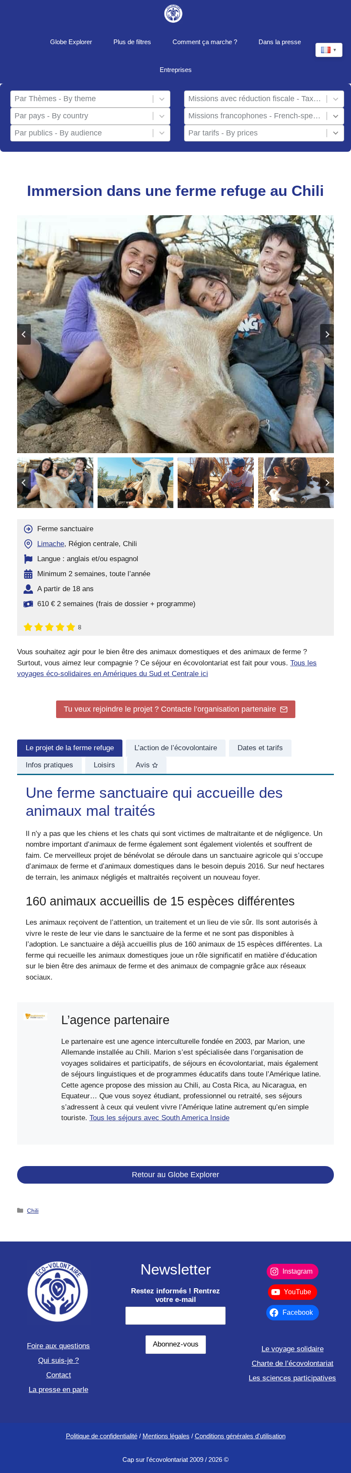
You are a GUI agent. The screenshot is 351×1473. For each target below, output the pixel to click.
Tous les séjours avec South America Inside (159, 1118)
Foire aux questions (58, 1346)
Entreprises (176, 69)
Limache (50, 544)
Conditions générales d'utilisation (240, 1436)
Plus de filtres (132, 41)
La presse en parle (58, 1390)
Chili (33, 1210)
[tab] (69, 748)
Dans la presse (280, 41)
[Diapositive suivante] (327, 334)
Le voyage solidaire (293, 1349)
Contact (58, 1375)
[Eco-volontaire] (173, 14)
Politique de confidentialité (101, 1436)
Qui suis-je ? (58, 1360)
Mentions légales (166, 1436)
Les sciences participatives (292, 1378)
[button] (55, 482)
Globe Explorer (71, 41)
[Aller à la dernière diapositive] (24, 334)
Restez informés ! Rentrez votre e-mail (175, 1295)
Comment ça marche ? (205, 41)
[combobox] (82, 99)
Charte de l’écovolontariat (292, 1363)
